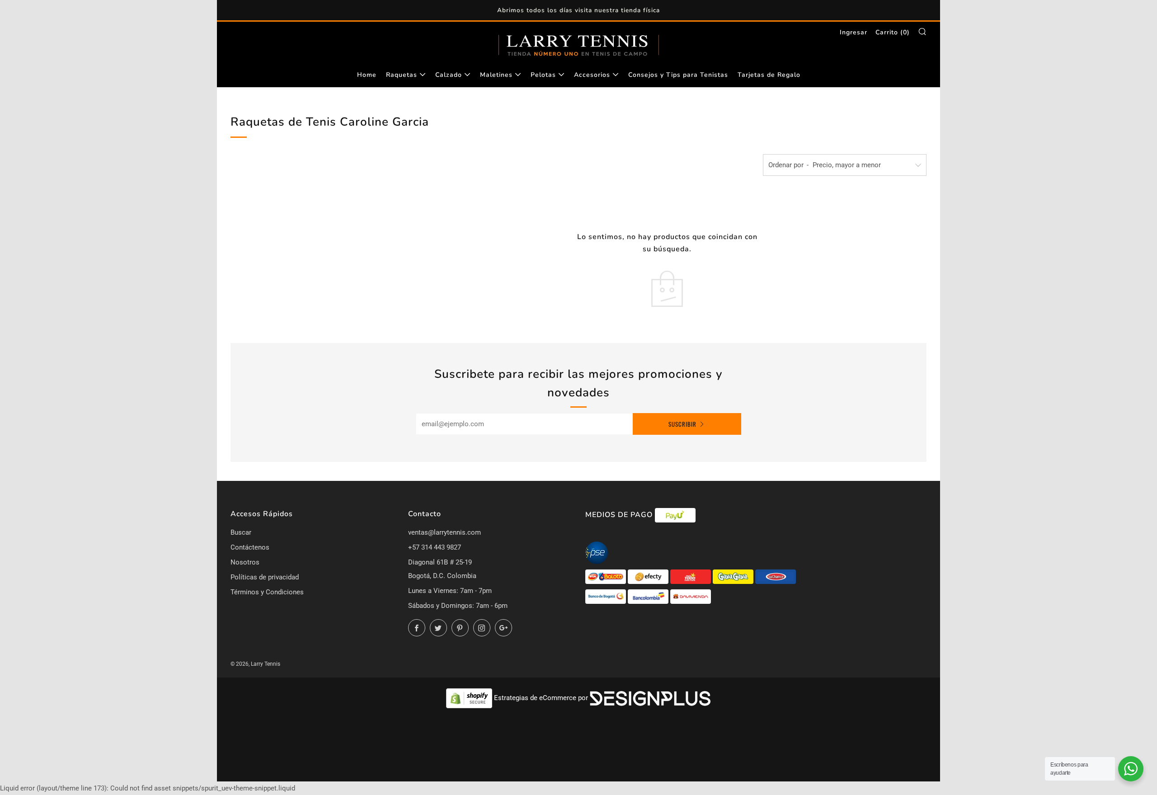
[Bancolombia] (649, 596)
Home (366, 75)
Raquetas (401, 75)
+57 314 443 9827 (434, 547)
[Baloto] (606, 576)
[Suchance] (775, 576)
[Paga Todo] (691, 576)
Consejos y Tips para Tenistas (678, 75)
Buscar (240, 532)
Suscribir (682, 423)
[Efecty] (649, 576)
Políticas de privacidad (264, 577)
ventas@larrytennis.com (444, 532)
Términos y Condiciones (267, 592)
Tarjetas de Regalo (769, 75)
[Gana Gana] (734, 576)
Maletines (496, 75)
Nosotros (244, 562)
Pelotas (543, 75)
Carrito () (892, 32)
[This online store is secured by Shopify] (470, 698)
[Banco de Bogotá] (606, 596)
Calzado (448, 75)
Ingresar (853, 32)
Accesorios (592, 75)
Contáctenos (249, 547)
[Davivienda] (690, 596)
